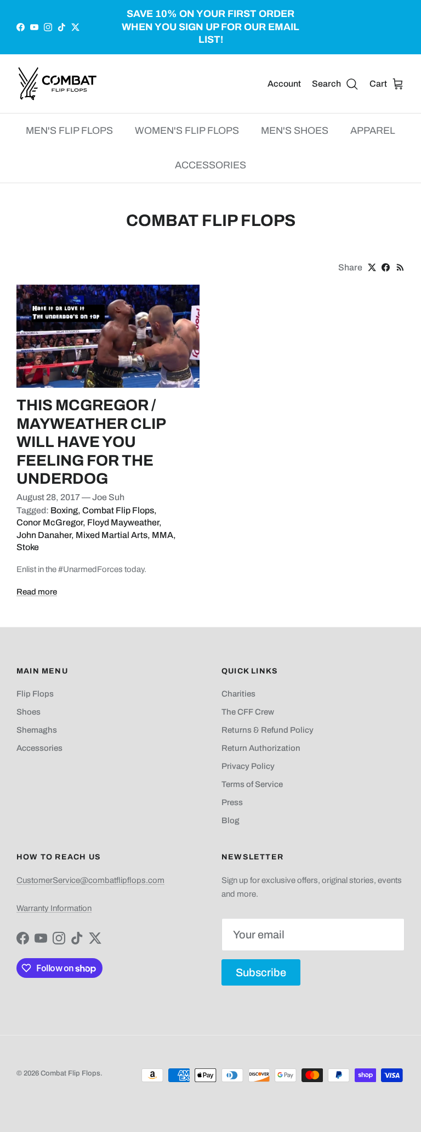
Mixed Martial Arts (111, 535)
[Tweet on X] (372, 267)
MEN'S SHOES (294, 130)
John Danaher (43, 535)
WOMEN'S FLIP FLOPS (187, 130)
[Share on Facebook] (386, 267)
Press (232, 802)
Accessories (39, 748)
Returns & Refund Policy (267, 730)
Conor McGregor (49, 522)
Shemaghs (36, 730)
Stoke (27, 547)
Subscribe (261, 972)
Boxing (64, 510)
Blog (230, 820)
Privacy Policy (248, 766)
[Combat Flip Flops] (57, 83)
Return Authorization (260, 748)
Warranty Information (54, 908)
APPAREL (372, 130)
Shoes (28, 712)
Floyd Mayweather (123, 522)
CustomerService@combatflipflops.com (90, 880)
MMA (162, 535)
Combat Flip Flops (118, 510)
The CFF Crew (247, 712)
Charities (238, 693)
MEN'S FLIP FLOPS (69, 130)
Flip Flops (35, 693)
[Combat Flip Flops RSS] (400, 267)
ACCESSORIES (210, 165)
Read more (36, 591)
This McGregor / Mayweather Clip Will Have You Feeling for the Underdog (91, 442)
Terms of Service (252, 784)
